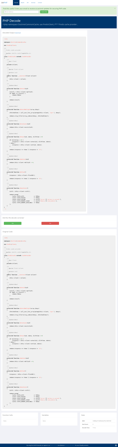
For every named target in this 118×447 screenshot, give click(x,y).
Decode (16, 2)
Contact (40, 2)
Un (4, 2)
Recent (22, 2)
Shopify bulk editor (70, 445)
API (28, 2)
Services (33, 2)
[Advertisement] (104, 41)
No (50, 223)
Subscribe (44, 12)
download (18, 33)
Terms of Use (53, 445)
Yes (13, 223)
